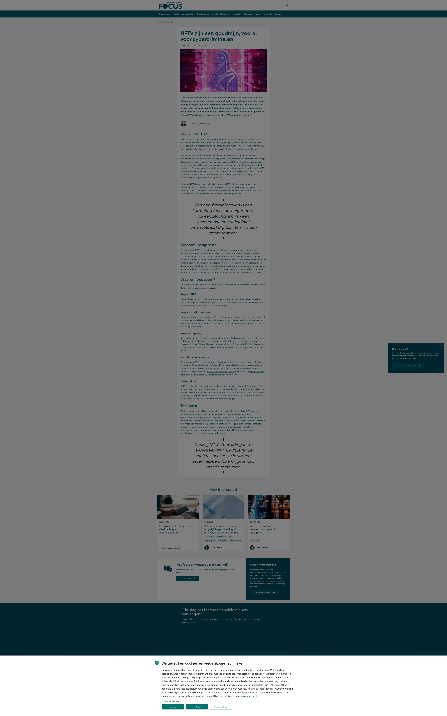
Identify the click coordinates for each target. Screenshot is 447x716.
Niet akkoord (196, 707)
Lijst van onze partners (170, 701)
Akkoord (173, 707)
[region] (223, 686)
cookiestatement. (249, 696)
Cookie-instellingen (221, 707)
